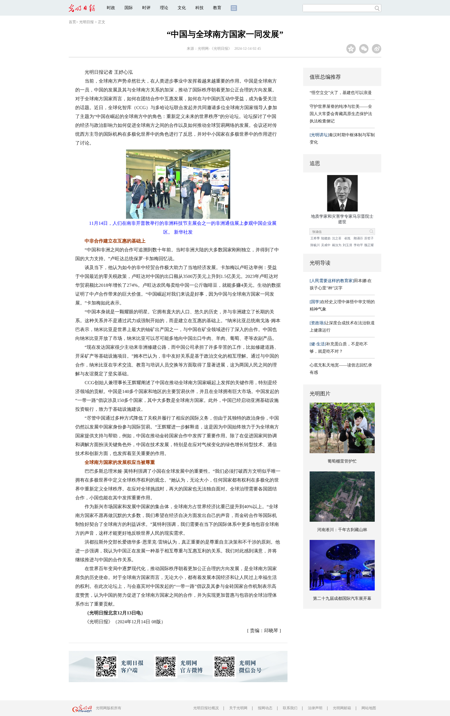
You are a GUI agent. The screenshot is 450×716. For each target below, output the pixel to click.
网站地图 (368, 708)
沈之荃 (336, 238)
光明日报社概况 (206, 708)
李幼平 (358, 245)
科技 (199, 7)
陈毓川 (315, 245)
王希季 (315, 238)
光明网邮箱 (342, 708)
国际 (128, 7)
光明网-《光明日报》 (215, 49)
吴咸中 (325, 245)
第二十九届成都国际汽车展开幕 (342, 598)
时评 (146, 7)
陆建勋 (325, 238)
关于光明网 (238, 708)
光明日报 (86, 22)
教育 (217, 7)
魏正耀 (369, 245)
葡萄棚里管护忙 (342, 461)
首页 (72, 22)
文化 (182, 7)
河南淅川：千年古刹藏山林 (342, 529)
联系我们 (290, 708)
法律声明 (315, 708)
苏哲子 (369, 238)
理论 (164, 7)
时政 (111, 7)
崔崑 (347, 238)
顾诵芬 (358, 238)
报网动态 (265, 708)
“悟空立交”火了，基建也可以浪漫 (341, 92)
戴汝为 (336, 245)
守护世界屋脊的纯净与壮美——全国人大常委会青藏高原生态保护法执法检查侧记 (341, 113)
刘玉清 (347, 245)
